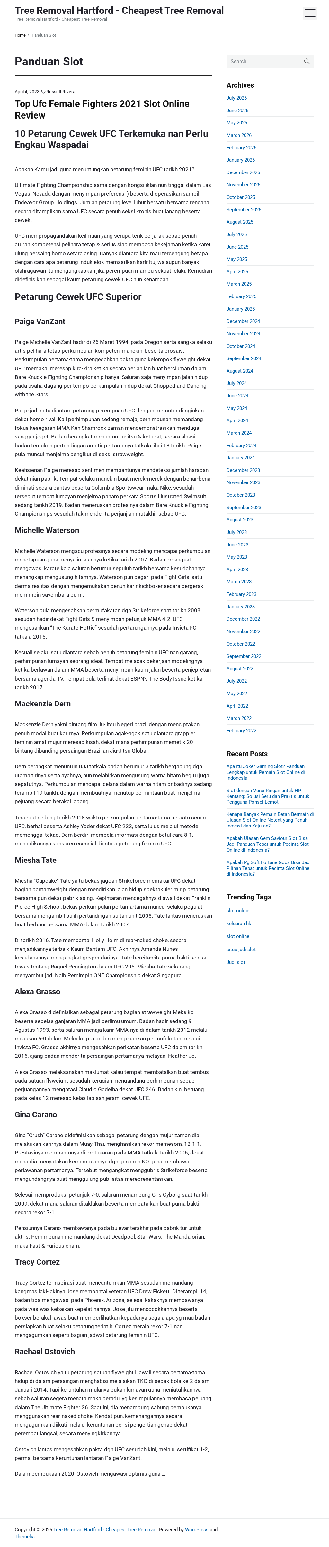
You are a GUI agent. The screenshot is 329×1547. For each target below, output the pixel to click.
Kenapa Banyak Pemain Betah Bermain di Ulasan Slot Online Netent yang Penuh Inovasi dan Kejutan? (270, 820)
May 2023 (237, 557)
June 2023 (237, 545)
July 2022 (237, 681)
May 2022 (237, 693)
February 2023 (241, 594)
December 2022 (243, 619)
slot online (238, 911)
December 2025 (243, 172)
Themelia (25, 1537)
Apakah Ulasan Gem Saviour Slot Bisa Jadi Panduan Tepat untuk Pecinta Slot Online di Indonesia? (268, 844)
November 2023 (243, 482)
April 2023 (237, 569)
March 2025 (239, 284)
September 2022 (244, 656)
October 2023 (241, 495)
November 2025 (243, 185)
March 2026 (239, 135)
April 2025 (237, 272)
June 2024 (237, 396)
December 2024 (243, 321)
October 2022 (241, 644)
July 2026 (237, 98)
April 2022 (237, 706)
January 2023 (241, 607)
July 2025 (237, 234)
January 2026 (241, 160)
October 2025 (241, 197)
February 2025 (241, 296)
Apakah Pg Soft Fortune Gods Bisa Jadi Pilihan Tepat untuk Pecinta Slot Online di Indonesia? (269, 868)
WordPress (197, 1530)
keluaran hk (239, 923)
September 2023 (244, 507)
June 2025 (237, 247)
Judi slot (236, 962)
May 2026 (237, 123)
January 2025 (241, 309)
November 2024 (243, 334)
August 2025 (240, 222)
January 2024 (241, 458)
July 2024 (237, 383)
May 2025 (237, 259)
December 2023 (243, 470)
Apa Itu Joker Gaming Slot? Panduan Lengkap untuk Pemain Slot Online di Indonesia (266, 772)
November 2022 (243, 631)
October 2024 (241, 346)
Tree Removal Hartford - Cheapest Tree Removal (104, 1530)
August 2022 (240, 669)
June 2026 (237, 110)
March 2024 (239, 433)
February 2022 (241, 731)
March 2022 (239, 718)
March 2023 (239, 582)
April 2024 (237, 420)
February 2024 (241, 445)
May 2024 (237, 408)
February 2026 (241, 148)
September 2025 (244, 210)
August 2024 (240, 371)
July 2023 (237, 532)
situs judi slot (241, 949)
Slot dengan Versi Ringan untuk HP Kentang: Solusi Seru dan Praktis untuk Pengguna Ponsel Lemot (268, 796)
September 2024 (244, 358)
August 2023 (240, 520)
